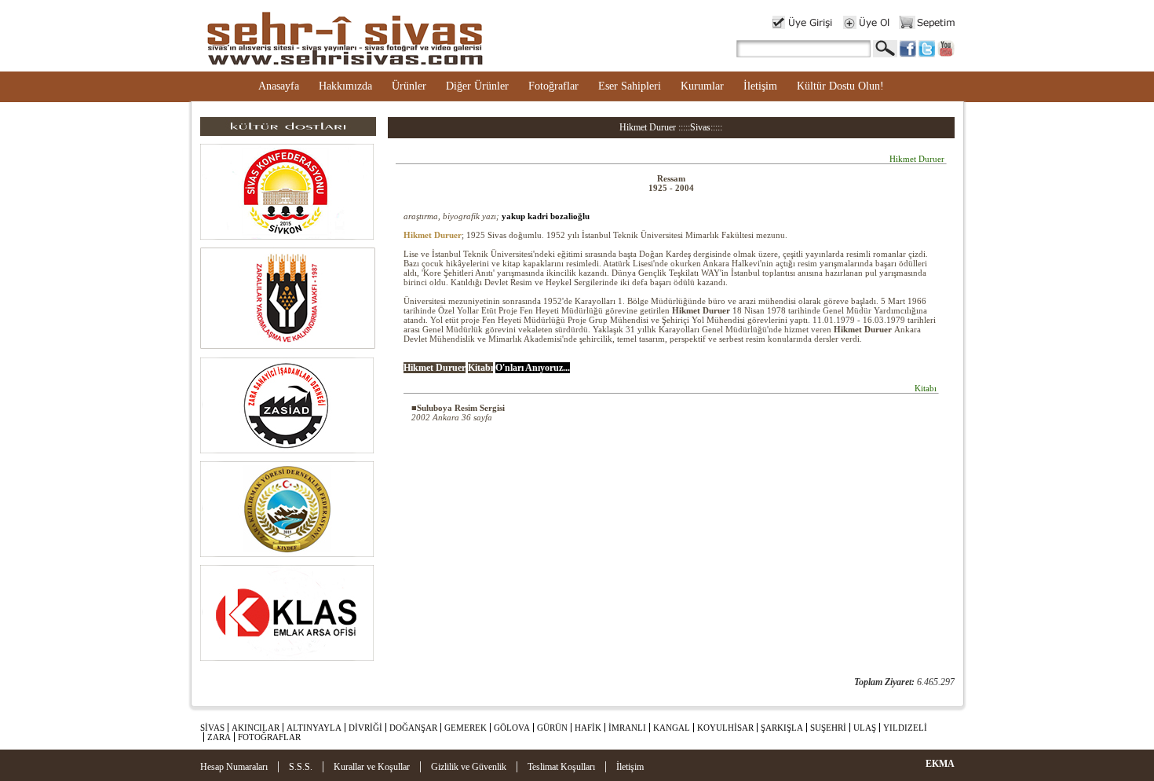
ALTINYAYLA (314, 727)
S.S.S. (300, 766)
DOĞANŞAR (413, 727)
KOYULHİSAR (725, 727)
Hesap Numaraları (234, 766)
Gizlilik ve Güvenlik (468, 766)
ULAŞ (864, 727)
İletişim (760, 86)
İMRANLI (627, 727)
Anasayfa (278, 86)
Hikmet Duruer (433, 235)
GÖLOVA (512, 727)
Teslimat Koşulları (561, 766)
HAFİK (588, 727)
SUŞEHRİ (828, 727)
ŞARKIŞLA (782, 727)
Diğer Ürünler (477, 86)
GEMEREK (465, 727)
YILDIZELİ (905, 727)
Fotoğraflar (553, 86)
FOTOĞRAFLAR (269, 737)
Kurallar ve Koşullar (372, 766)
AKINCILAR (255, 727)
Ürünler (409, 86)
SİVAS (212, 727)
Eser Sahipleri (629, 86)
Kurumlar (702, 86)
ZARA (219, 737)
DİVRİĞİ (365, 727)
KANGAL (671, 727)
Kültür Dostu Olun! (840, 86)
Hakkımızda (345, 86)
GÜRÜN (552, 727)
